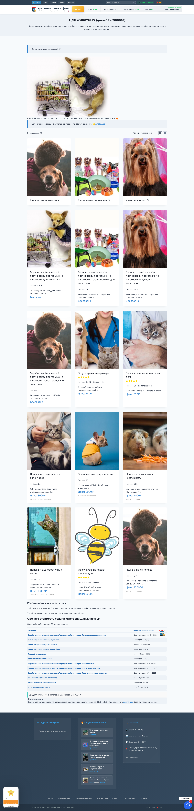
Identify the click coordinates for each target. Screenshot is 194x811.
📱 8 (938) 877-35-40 (145, 2)
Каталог (78, 9)
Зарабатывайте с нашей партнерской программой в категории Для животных (46, 276)
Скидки (53, 2)
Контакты (143, 798)
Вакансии (71, 2)
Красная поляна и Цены (53, 8)
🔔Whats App (99, 124)
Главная (50, 798)
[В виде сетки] (160, 133)
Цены (45, 2)
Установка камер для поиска (95, 474)
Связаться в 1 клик (39, 305)
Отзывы (61, 2)
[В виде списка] (165, 133)
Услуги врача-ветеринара (93, 373)
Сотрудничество (128, 798)
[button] (84, 377)
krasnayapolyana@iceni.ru (138, 736)
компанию (128, 702)
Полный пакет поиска (139, 569)
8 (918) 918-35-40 (136, 730)
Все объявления (64, 798)
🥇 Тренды (36, 2)
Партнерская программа (107, 798)
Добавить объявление (171, 8)
